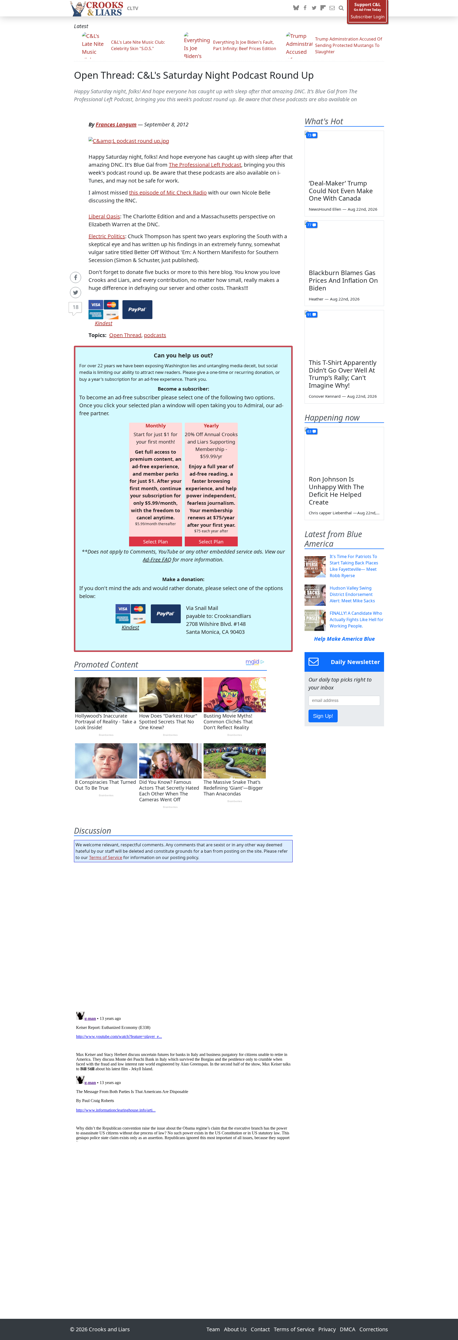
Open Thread (125, 335)
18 (75, 307)
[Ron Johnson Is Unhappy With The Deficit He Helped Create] (344, 449)
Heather (316, 299)
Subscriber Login (368, 16)
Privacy (327, 1329)
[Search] (341, 8)
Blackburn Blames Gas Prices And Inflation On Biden (343, 280)
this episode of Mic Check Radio (168, 192)
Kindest (103, 323)
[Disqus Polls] (183, 935)
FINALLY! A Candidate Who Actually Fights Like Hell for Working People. (357, 619)
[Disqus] (183, 1075)
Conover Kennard (325, 396)
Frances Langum (116, 124)
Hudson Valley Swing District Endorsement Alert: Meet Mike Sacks (352, 594)
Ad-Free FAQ (157, 559)
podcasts (155, 335)
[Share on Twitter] (75, 292)
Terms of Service (105, 857)
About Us (235, 1329)
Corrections (373, 1329)
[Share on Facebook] (75, 277)
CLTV (132, 8)
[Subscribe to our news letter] (332, 8)
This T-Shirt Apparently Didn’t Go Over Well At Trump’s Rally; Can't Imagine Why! (342, 374)
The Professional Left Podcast (205, 164)
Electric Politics (107, 236)
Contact (260, 1329)
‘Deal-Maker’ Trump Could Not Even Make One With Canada (341, 191)
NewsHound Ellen (325, 209)
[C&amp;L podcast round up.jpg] (129, 140)
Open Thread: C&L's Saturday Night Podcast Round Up (194, 75)
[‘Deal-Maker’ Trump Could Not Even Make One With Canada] (344, 153)
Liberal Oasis (104, 216)
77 (309, 224)
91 (309, 314)
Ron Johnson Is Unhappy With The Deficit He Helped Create (336, 490)
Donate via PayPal (137, 309)
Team (213, 1329)
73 (309, 135)
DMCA (347, 1329)
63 (309, 431)
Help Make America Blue (344, 638)
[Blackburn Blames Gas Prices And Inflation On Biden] (344, 243)
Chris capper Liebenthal (330, 512)
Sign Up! (323, 716)
